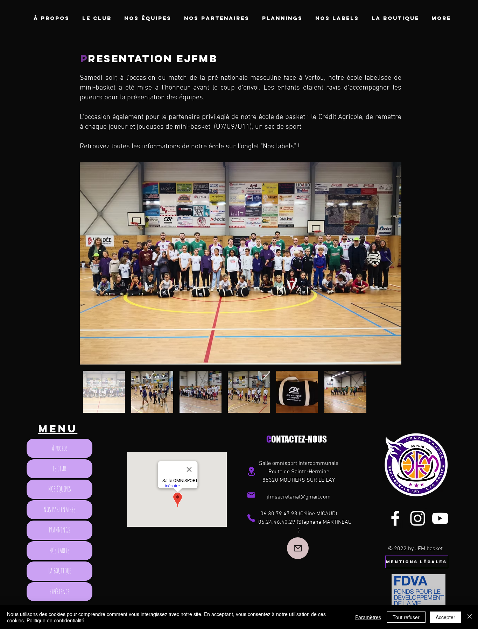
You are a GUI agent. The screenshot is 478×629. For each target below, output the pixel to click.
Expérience (59, 591)
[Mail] (251, 495)
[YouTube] (440, 518)
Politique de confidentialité (55, 620)
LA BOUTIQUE (59, 570)
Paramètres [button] (368, 617)
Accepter (445, 617)
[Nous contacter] (298, 548)
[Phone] (251, 518)
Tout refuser (406, 617)
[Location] (251, 471)
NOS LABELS (59, 550)
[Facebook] (395, 518)
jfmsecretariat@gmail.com (299, 497)
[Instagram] (418, 518)
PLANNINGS (59, 529)
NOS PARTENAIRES (60, 509)
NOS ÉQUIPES (59, 489)
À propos (60, 448)
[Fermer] (469, 617)
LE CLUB (59, 468)
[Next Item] (389, 263)
